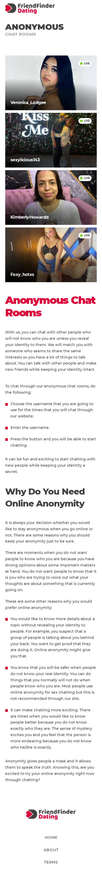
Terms (51, 862)
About (51, 850)
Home (51, 837)
